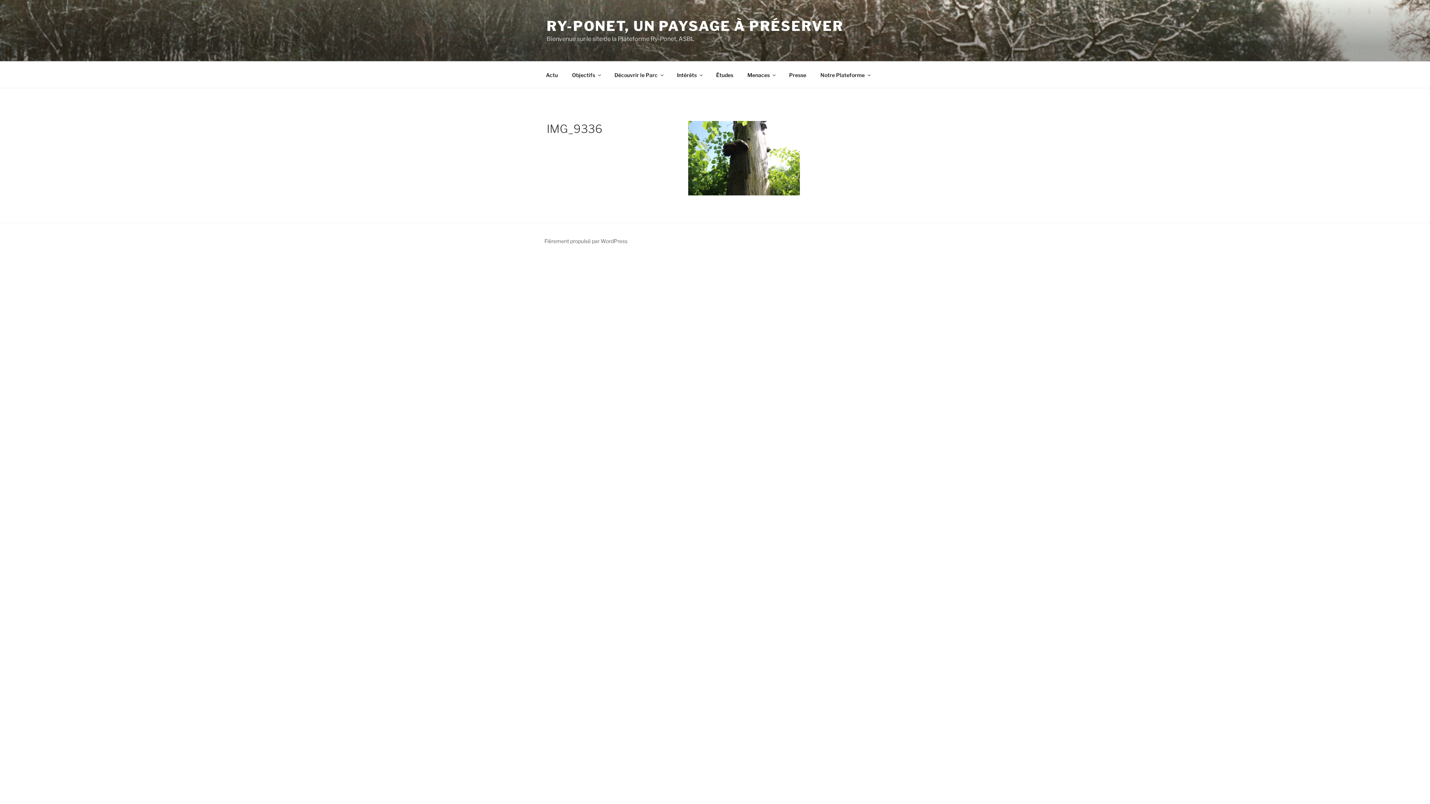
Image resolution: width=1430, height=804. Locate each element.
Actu (552, 75)
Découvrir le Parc (636, 75)
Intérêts (687, 75)
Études (724, 75)
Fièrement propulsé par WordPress (585, 241)
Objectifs (583, 75)
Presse (797, 75)
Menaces (758, 75)
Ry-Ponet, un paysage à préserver (695, 26)
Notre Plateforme (842, 75)
